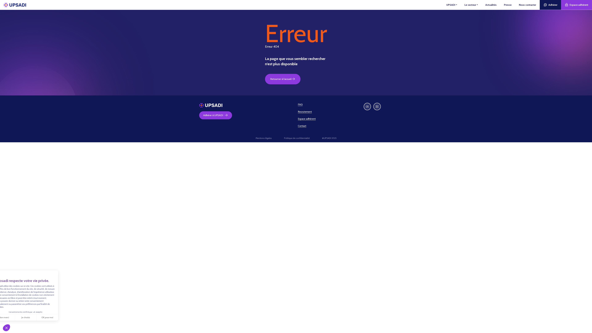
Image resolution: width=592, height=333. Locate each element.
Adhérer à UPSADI (213, 115)
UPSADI (450, 4)
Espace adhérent (579, 4)
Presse (508, 4)
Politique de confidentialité (297, 138)
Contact (302, 125)
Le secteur (470, 4)
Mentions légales (264, 138)
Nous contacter (527, 4)
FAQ (300, 104)
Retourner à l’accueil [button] (281, 79)
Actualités (491, 4)
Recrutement (305, 111)
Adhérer (552, 4)
